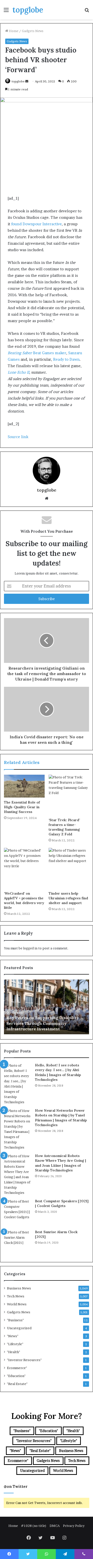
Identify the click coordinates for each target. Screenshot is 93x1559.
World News (17, 1304)
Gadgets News (32, 31)
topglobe (18, 81)
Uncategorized (19, 1328)
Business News (19, 1288)
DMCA (55, 1526)
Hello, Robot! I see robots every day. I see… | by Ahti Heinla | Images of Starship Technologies (58, 1072)
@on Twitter (16, 1486)
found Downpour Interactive (36, 224)
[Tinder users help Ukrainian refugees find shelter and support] (69, 868)
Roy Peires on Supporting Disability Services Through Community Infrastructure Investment (42, 1023)
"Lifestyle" (15, 1344)
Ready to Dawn (66, 359)
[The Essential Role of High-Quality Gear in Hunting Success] (24, 786)
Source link (18, 436)
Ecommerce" (17, 1368)
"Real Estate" (17, 1384)
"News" (12, 1336)
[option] (46, 1007)
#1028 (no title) (33, 1526)
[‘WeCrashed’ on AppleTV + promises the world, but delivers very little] (24, 868)
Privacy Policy (74, 1526)
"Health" (13, 1352)
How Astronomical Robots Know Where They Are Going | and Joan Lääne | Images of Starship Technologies (60, 1163)
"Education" (16, 1376)
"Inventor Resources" (24, 1360)
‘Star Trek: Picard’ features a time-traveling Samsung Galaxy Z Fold (64, 827)
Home (13, 31)
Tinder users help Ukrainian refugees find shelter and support (68, 898)
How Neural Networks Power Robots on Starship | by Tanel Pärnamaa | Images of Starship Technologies (61, 1117)
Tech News (15, 1296)
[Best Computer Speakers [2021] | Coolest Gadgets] (17, 1212)
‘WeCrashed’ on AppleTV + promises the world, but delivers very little (24, 900)
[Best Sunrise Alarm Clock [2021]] (17, 1243)
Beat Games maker (37, 352)
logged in (30, 948)
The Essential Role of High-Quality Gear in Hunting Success (22, 807)
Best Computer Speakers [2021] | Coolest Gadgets (62, 1203)
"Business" (15, 1320)
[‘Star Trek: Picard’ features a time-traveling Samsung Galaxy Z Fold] (69, 795)
